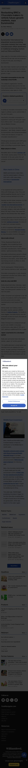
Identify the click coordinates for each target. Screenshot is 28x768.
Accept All (14, 405)
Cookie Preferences (14, 401)
